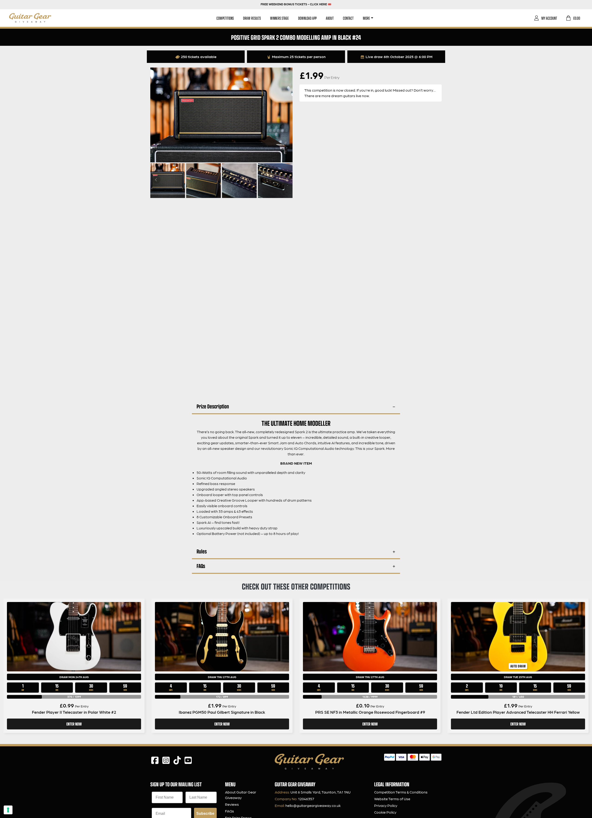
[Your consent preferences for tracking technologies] (8, 810)
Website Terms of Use (392, 798)
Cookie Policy (385, 812)
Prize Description (213, 406)
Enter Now (74, 724)
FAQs (201, 566)
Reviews (232, 804)
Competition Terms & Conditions (401, 792)
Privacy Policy (385, 805)
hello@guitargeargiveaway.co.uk (313, 805)
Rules (202, 551)
